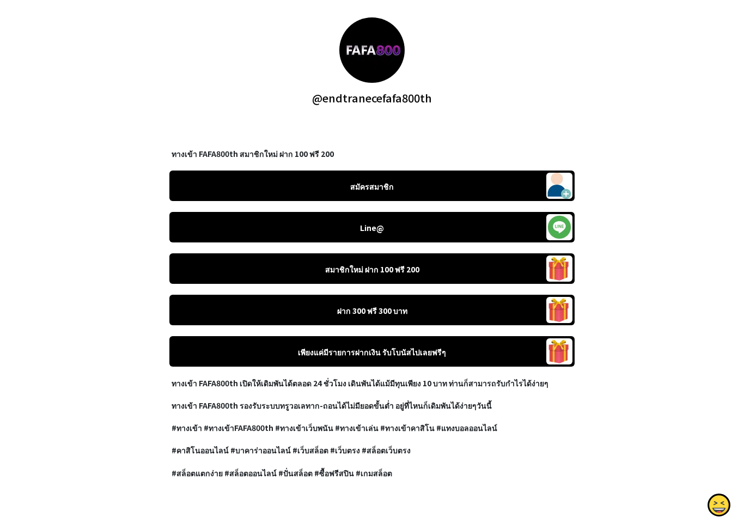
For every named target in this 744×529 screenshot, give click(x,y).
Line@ (372, 227)
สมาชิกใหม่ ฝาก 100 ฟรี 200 (372, 269)
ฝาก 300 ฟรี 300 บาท (372, 310)
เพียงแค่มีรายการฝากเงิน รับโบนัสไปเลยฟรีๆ (372, 351)
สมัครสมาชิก (372, 186)
